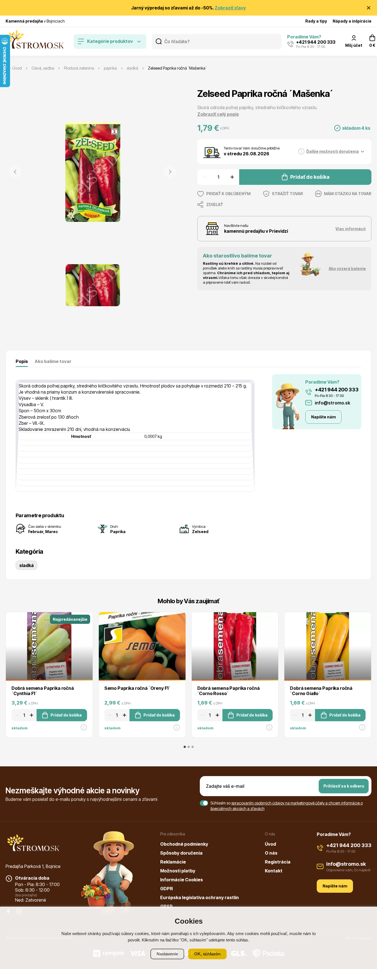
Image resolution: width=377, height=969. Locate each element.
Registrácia (277, 862)
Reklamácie (173, 862)
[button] (93, 285)
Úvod (270, 844)
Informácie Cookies (181, 879)
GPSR (166, 906)
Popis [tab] (22, 361)
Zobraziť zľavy (230, 8)
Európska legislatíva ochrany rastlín (199, 897)
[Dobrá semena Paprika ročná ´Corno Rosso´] (235, 646)
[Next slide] (170, 172)
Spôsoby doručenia (181, 853)
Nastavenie (167, 953)
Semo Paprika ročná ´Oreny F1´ (137, 688)
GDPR (166, 888)
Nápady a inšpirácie (352, 21)
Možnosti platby (177, 871)
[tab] (185, 747)
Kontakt (273, 871)
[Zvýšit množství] (233, 177)
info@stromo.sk (332, 403)
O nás (271, 853)
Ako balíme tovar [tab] (53, 361)
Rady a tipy (316, 21)
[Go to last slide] (6, 674)
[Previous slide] (15, 172)
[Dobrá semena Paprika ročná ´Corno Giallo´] (327, 646)
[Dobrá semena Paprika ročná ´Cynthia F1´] (49, 646)
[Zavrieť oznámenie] (368, 8)
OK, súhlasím (207, 953)
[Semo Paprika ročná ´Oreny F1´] (142, 646)
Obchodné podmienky (184, 844)
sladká (26, 565)
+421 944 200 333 (336, 389)
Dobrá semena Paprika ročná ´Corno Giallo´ (321, 690)
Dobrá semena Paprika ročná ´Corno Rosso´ (228, 690)
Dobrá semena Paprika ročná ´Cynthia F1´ (42, 690)
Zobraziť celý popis (218, 114)
